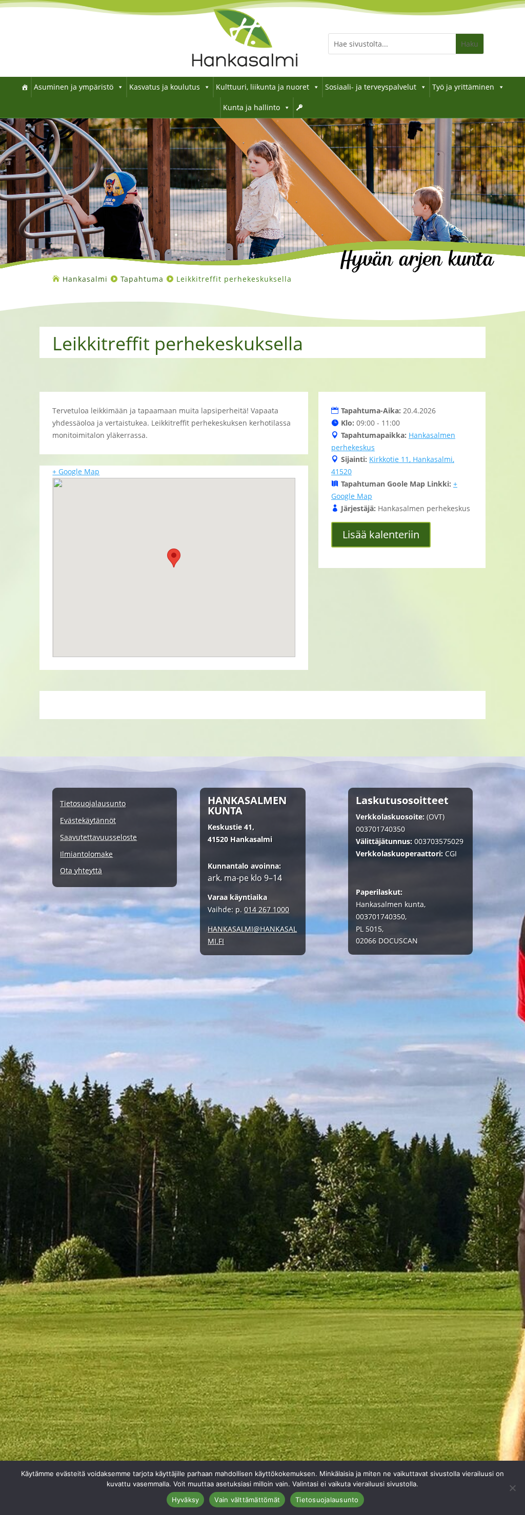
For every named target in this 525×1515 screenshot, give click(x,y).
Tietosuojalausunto (327, 1500)
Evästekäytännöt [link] (88, 820)
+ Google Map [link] (75, 471)
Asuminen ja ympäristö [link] (73, 87)
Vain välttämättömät (247, 1500)
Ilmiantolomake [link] (86, 854)
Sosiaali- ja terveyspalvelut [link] (370, 87)
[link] (244, 74)
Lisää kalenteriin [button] (380, 534)
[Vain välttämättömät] (512, 1488)
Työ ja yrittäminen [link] (463, 87)
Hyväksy (185, 1500)
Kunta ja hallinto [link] (251, 107)
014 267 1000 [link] (266, 909)
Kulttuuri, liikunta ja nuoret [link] (262, 87)
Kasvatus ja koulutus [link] (164, 87)
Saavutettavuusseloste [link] (98, 837)
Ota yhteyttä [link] (81, 871)
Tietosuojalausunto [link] (93, 803)
